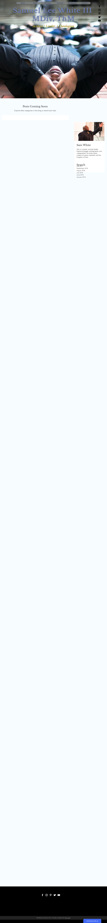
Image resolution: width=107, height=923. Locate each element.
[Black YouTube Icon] (99, 20)
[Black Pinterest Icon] (99, 13)
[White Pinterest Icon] (50, 895)
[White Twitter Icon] (54, 895)
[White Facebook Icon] (42, 895)
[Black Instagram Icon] (99, 9)
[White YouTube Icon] (58, 895)
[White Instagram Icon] (46, 895)
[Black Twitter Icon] (99, 17)
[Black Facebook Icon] (99, 6)
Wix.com (67, 918)
